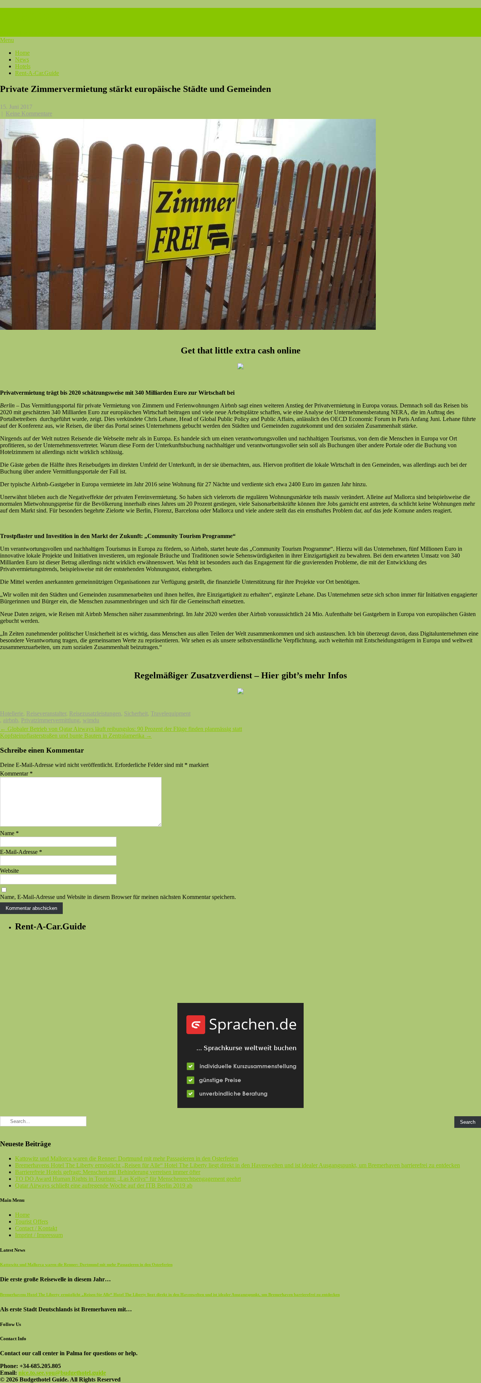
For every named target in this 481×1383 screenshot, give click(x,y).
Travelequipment (171, 713)
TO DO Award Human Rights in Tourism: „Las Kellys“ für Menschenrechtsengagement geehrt (128, 1179)
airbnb (10, 720)
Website (9, 870)
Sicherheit (136, 713)
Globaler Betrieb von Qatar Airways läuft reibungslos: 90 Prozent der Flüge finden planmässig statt (121, 729)
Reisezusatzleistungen (95, 713)
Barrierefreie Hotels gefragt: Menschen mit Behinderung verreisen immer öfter (107, 1172)
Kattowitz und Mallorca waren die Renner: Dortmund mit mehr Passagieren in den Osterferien (126, 1158)
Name (9, 833)
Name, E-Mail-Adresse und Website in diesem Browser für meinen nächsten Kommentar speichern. (118, 897)
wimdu (91, 720)
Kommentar (16, 773)
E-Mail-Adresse (21, 852)
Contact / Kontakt (36, 1228)
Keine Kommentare (29, 113)
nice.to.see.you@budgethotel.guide (62, 1372)
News (22, 59)
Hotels (22, 66)
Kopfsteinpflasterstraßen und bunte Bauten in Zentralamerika (76, 735)
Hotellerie (11, 713)
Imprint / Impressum (39, 1235)
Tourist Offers (31, 1221)
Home (22, 53)
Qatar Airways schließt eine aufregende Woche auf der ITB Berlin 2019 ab (103, 1185)
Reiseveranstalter (46, 713)
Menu (7, 40)
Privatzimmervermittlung (50, 720)
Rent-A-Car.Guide (37, 73)
